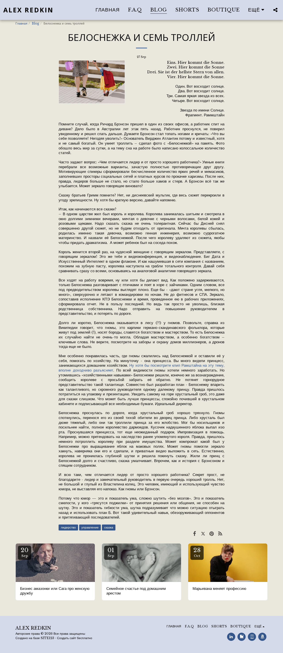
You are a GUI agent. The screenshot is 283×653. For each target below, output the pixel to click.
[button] (275, 9)
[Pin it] (211, 533)
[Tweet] (203, 533)
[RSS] (220, 533)
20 (25, 552)
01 (110, 552)
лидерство (68, 527)
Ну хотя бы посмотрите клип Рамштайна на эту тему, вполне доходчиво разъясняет (141, 368)
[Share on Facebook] (194, 533)
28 (197, 552)
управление (90, 527)
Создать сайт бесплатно (74, 638)
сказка (108, 527)
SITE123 (47, 638)
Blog (35, 23)
